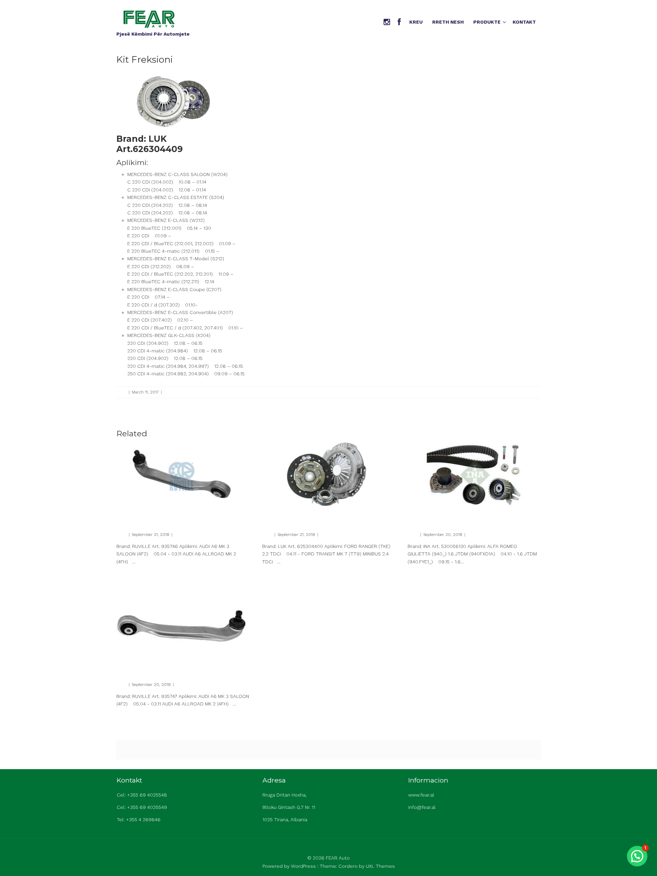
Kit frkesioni (279, 514)
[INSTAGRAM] (387, 22)
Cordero (348, 866)
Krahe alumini (137, 514)
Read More (126, 573)
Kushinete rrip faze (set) (443, 514)
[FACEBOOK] (399, 22)
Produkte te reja (179, 392)
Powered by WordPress (289, 866)
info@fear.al (422, 807)
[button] (637, 856)
